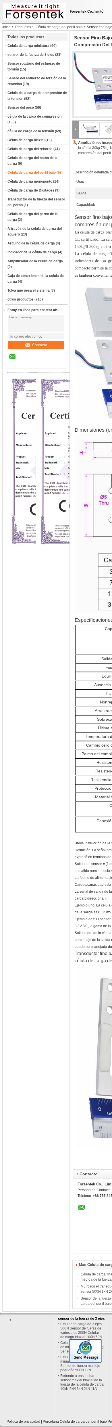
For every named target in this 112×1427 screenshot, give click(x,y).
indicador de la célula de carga (32, 252)
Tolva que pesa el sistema (28, 290)
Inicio (6, 27)
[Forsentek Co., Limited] (75, 129)
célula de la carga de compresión (34, 116)
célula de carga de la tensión (30, 131)
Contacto (39, 345)
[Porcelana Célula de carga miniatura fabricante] (33, 10)
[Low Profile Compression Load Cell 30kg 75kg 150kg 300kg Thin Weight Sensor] (90, 129)
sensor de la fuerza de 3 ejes (30, 55)
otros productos (20, 299)
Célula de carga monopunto (29, 181)
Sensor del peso (20, 108)
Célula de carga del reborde (30, 149)
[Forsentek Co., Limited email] (16, 361)
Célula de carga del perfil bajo (59, 27)
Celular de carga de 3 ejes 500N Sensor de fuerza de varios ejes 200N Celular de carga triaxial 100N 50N (81, 1330)
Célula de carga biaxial (26, 140)
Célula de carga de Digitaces (30, 190)
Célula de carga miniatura (28, 46)
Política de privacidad (23, 1422)
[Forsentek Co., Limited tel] (27, 363)
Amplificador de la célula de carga (35, 261)
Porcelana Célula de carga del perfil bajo (75, 1422)
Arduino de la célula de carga (31, 243)
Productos (23, 27)
